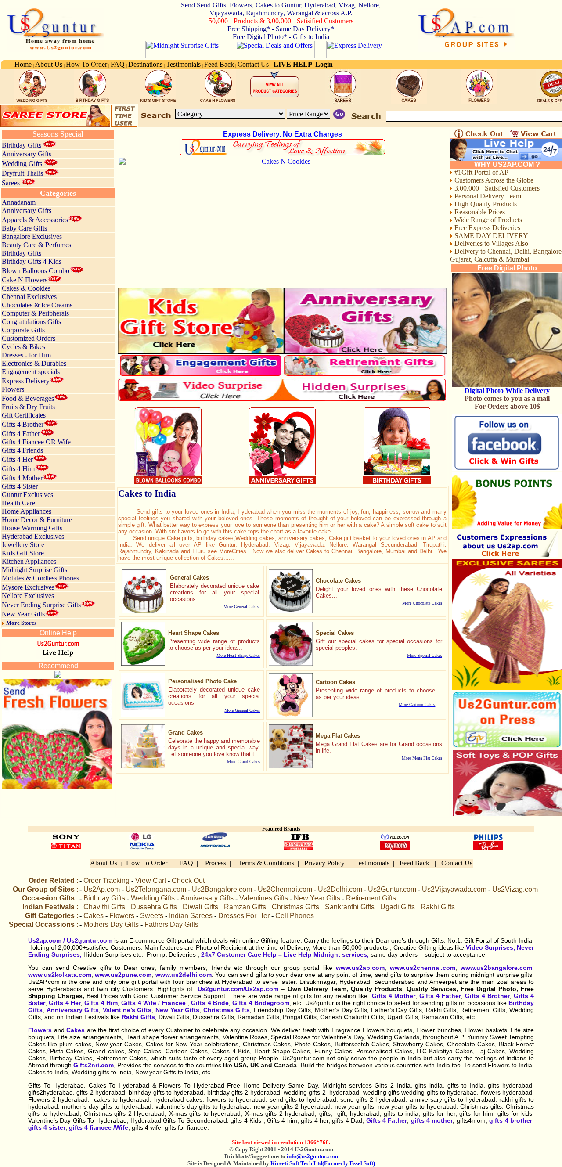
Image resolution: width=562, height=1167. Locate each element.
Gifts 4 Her (65, 1002)
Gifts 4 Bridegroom (260, 1002)
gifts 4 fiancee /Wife (98, 1127)
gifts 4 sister (46, 1127)
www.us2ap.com (360, 967)
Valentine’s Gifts (127, 1009)
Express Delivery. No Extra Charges (282, 134)
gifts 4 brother (509, 1120)
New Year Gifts (177, 1009)
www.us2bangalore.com (496, 967)
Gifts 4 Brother (487, 995)
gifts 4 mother (431, 1120)
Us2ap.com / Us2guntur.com (70, 940)
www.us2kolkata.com (59, 974)
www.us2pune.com (123, 974)
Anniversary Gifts (73, 1009)
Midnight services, (340, 954)
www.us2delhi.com (182, 974)
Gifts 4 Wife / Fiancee (153, 1002)
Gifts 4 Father (440, 995)
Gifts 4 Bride (210, 1002)
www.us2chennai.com (420, 967)
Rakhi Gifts (138, 1016)
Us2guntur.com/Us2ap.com (238, 988)
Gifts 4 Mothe (392, 995)
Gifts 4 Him (101, 1002)
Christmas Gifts (226, 1009)
